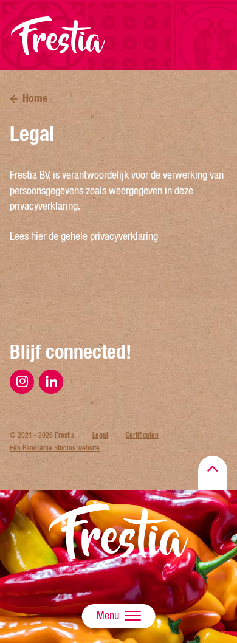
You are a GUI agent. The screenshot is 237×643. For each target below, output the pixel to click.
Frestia (58, 35)
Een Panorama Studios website (55, 448)
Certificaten (142, 435)
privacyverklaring (124, 236)
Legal (100, 435)
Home (34, 98)
